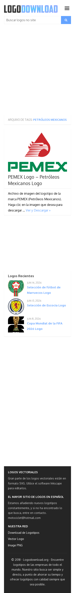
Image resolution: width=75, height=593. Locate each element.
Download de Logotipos (23, 532)
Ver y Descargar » (38, 210)
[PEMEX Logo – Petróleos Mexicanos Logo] (37, 152)
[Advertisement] (37, 71)
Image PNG (15, 545)
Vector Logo (16, 539)
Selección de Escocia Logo (46, 305)
